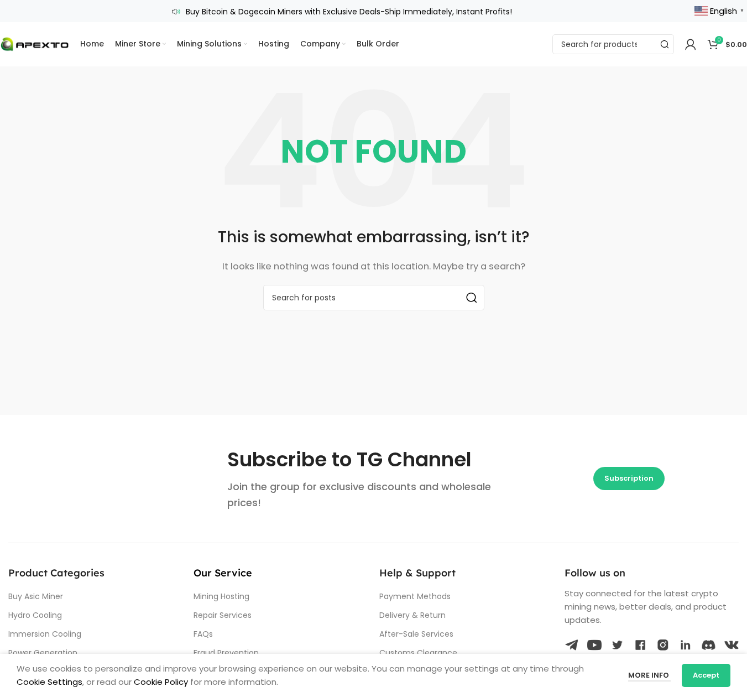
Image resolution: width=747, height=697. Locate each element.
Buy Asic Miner (35, 596)
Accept (706, 675)
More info (649, 675)
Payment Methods (415, 596)
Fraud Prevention (226, 652)
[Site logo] (34, 43)
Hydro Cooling (35, 615)
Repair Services (223, 615)
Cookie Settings (49, 682)
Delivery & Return (412, 615)
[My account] (691, 44)
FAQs (203, 633)
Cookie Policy (161, 682)
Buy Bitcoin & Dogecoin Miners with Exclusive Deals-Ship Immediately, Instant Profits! (349, 11)
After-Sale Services (416, 633)
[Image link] (572, 644)
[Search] (664, 44)
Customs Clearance (418, 652)
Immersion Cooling (44, 633)
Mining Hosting (221, 596)
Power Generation (42, 652)
